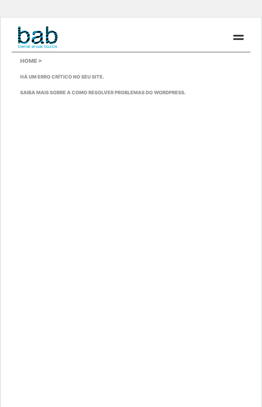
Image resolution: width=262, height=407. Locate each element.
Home (28, 60)
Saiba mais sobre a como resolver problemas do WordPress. (103, 92)
